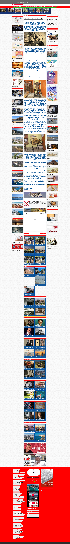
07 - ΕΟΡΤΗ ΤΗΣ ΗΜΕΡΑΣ (16, 477)
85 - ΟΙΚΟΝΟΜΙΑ (15, 537)
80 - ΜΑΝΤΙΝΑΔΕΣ (19, 532)
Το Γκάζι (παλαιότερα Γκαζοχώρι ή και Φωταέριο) (39, 12)
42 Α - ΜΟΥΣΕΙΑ (15, 513)
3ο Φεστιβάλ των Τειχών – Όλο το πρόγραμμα (17, 23)
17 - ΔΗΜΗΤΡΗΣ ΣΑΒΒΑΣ (16, 489)
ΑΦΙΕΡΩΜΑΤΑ (41, 6)
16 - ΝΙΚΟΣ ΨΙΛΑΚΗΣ (16, 488)
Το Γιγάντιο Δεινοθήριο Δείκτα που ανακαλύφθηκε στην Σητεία (51, 174)
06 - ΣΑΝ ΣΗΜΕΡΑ (15, 476)
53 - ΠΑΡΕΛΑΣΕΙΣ (15, 526)
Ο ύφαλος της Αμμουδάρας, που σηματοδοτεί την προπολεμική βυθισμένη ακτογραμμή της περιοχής (27, 213)
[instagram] (57, 542)
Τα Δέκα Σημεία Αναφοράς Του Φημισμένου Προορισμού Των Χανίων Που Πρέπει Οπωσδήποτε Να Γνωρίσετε (42, 213)
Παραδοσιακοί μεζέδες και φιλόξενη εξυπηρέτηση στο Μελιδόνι (51, 133)
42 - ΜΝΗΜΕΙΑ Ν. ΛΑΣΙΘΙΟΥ (17, 512)
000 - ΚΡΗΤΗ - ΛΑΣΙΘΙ (16, 470)
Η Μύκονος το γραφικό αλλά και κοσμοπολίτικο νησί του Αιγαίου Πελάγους (17, 177)
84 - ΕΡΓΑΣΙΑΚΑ (22, 536)
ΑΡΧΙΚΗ (14, 6)
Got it (52, 1)
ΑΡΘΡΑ (20, 6)
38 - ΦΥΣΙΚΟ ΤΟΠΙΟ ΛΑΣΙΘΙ (16, 506)
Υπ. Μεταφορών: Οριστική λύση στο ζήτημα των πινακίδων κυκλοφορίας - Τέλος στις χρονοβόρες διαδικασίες (17, 97)
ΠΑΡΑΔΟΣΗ (44, 6)
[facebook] (54, 542)
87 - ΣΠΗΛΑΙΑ (15, 538)
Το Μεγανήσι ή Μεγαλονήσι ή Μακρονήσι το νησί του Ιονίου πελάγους (17, 192)
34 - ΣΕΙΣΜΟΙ (23, 501)
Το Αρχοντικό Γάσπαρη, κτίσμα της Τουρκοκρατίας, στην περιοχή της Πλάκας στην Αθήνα (25, 13)
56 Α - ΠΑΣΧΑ (20, 526)
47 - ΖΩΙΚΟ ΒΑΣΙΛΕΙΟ (16, 519)
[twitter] (55, 542)
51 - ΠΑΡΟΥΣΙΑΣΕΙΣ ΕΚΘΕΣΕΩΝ (17, 524)
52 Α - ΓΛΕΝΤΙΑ (20, 525)
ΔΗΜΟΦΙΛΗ (52, 184)
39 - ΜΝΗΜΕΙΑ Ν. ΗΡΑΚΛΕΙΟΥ (17, 508)
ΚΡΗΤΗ (32, 6)
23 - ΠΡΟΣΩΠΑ (22, 496)
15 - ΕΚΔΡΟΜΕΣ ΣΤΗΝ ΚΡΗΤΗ (17, 483)
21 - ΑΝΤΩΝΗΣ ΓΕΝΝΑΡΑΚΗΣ (17, 494)
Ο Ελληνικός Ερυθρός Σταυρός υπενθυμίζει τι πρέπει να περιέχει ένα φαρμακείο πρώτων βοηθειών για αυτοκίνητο (17, 250)
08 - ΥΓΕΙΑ (22, 477)
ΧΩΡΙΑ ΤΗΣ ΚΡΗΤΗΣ (28, 6)
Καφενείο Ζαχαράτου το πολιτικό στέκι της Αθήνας (45, 12)
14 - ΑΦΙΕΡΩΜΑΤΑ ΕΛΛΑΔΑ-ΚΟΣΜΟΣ (18, 482)
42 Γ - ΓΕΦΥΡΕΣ (20, 513)
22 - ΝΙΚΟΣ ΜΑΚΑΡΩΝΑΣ (16, 495)
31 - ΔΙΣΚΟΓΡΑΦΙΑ (20, 500)
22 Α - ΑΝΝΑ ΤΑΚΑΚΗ (16, 496)
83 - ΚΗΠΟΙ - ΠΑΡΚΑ (16, 536)
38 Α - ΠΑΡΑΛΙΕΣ (15, 507)
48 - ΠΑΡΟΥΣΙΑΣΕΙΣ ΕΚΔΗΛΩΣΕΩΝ (17, 520)
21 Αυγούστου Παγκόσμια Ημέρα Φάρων (31, 12)
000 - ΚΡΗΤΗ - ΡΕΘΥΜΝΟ (16, 471)
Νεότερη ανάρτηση (26, 233)
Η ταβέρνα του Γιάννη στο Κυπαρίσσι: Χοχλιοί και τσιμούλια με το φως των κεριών (52, 150)
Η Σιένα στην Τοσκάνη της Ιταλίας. (17, 12)
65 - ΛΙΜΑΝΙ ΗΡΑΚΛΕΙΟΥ (16, 530)
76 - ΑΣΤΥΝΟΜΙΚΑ (15, 531)
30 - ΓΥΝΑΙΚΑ (15, 500)
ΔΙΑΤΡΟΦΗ (48, 184)
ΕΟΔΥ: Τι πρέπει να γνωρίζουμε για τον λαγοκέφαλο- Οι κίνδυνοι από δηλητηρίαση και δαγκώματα (17, 234)
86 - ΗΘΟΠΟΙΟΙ (20, 537)
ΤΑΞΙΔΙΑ (49, 6)
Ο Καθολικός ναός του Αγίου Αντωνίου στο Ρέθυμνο (11, 12)
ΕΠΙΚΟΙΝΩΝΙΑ (52, 6)
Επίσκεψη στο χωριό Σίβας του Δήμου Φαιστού (3, 12)
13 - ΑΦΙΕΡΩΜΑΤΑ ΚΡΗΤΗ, (38, 20)
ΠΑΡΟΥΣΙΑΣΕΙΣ (36, 6)
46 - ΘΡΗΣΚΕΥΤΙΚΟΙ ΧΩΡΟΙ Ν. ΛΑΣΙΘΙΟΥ (18, 518)
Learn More (49, 1)
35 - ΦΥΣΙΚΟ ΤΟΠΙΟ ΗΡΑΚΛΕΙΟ (17, 502)
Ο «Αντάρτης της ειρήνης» (34, 212)
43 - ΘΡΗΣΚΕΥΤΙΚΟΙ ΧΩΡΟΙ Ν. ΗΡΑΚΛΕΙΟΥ (18, 514)
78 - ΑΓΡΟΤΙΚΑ (21, 531)
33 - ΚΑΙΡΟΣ (18, 501)
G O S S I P (56, 184)
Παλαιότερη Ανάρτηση (43, 233)
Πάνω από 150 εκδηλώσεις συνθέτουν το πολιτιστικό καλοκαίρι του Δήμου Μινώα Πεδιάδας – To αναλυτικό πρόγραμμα (17, 50)
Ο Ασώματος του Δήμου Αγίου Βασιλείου (16, 167)
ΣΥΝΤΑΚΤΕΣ (23, 6)
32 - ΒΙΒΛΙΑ (14, 501)
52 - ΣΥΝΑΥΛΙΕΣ (15, 525)
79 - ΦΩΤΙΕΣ (15, 532)
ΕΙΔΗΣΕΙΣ (17, 6)
